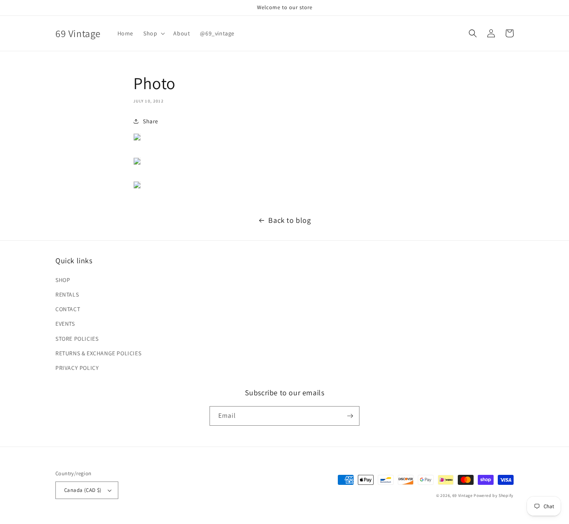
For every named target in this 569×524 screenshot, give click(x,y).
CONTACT (67, 309)
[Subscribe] (350, 416)
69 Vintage (462, 495)
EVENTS (65, 323)
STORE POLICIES (76, 338)
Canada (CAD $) (83, 490)
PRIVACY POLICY (77, 368)
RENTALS (67, 294)
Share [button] (150, 121)
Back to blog (289, 220)
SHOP (62, 280)
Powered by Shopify (494, 495)
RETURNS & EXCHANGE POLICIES (98, 353)
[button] (153, 33)
